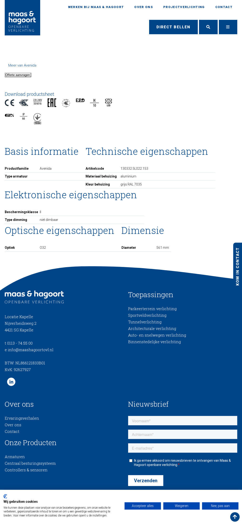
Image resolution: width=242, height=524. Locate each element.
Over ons (143, 7)
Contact (224, 7)
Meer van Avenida (22, 65)
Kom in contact (237, 266)
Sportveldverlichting (147, 315)
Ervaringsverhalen (22, 418)
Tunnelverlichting (144, 321)
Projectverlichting (184, 7)
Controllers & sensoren (26, 469)
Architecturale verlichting (152, 328)
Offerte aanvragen (18, 75)
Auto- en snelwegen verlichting (157, 335)
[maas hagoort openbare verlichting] (22, 17)
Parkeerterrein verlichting (152, 308)
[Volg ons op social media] (11, 382)
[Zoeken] (208, 27)
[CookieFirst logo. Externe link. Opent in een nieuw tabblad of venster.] (5, 496)
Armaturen (15, 456)
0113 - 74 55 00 (19, 343)
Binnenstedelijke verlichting (154, 341)
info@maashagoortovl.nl (29, 349)
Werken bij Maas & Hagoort (96, 7)
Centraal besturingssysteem (30, 463)
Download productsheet (29, 94)
